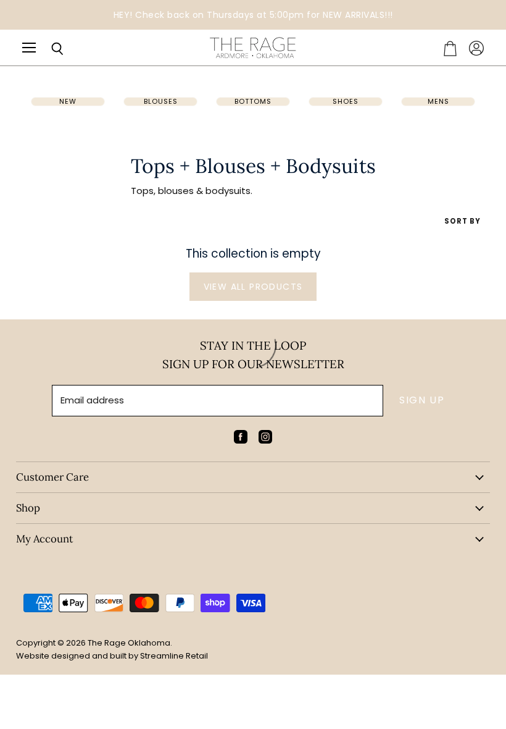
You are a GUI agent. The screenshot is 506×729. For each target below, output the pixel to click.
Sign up (421, 400)
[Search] (48, 49)
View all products (253, 286)
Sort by (462, 221)
